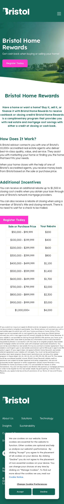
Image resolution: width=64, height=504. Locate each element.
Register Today (14, 220)
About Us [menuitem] (7, 418)
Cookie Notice (16, 477)
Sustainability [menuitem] (27, 425)
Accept (20, 491)
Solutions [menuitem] (26, 418)
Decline (43, 491)
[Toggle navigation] (59, 13)
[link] (16, 399)
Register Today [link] (15, 63)
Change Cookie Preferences (32, 484)
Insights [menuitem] (7, 425)
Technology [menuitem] (46, 418)
